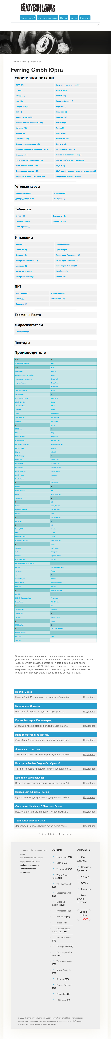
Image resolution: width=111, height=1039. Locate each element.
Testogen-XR (63, 946)
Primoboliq (61, 910)
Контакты (85, 17)
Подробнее (89, 697)
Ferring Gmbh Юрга (32, 61)
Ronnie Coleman (64, 984)
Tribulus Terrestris (65, 883)
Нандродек (62, 856)
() (60, 833)
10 (66, 833)
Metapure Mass (64, 937)
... (71, 833)
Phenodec (61, 993)
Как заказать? (28, 17)
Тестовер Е (62, 868)
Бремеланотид (64, 892)
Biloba (59, 922)
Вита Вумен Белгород (82, 898)
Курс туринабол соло (62, 954)
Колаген (60, 979)
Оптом (74, 17)
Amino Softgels (64, 970)
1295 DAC (61, 999)
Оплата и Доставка (47, 17)
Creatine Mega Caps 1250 (61, 930)
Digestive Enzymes (58, 903)
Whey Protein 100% (60, 876)
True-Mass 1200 (64, 961)
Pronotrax (61, 916)
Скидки (63, 17)
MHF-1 (60, 863)
